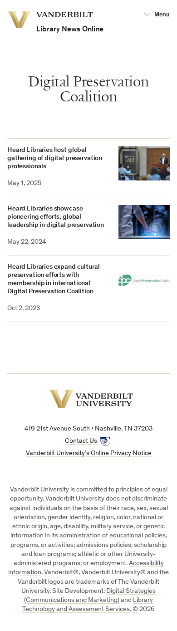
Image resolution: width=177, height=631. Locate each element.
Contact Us (81, 441)
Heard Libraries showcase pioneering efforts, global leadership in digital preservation (55, 217)
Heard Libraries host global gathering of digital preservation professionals (54, 158)
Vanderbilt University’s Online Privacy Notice (89, 453)
